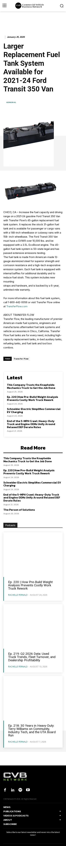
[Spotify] (20, 790)
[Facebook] (5, 790)
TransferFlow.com (16, 306)
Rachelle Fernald (18, 594)
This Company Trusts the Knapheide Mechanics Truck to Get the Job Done (31, 386)
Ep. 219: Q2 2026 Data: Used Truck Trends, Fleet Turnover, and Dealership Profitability (32, 657)
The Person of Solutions (19, 510)
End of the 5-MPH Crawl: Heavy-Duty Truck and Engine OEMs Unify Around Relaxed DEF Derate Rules (31, 424)
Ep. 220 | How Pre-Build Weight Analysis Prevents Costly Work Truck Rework (32, 398)
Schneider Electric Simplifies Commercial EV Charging (34, 410)
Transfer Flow (21, 358)
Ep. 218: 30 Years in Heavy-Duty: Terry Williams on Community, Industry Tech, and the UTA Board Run (32, 730)
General (11, 102)
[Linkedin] (13, 790)
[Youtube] (28, 790)
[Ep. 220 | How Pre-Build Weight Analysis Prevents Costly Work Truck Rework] (33, 554)
